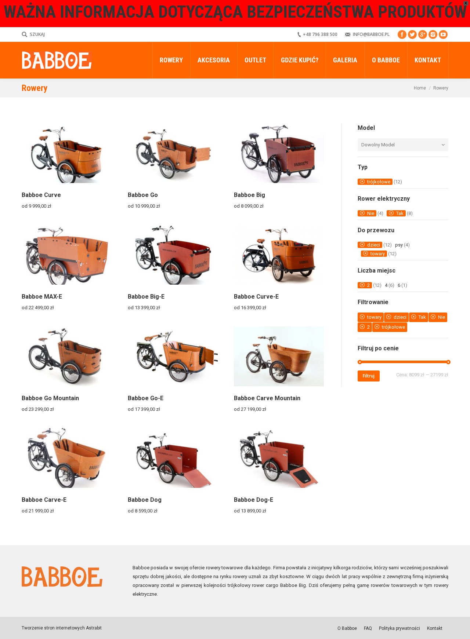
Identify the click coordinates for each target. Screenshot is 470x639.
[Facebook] (402, 34)
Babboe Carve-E (44, 499)
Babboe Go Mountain (50, 398)
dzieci (373, 245)
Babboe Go (143, 194)
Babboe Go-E (145, 398)
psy (399, 245)
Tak (400, 213)
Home (420, 88)
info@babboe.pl (371, 34)
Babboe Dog (145, 499)
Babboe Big (249, 194)
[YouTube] (443, 34)
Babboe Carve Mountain (267, 398)
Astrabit (93, 628)
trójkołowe (378, 182)
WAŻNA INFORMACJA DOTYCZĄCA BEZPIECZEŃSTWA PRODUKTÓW (235, 12)
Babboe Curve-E (256, 296)
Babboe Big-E (146, 296)
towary (377, 253)
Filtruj (369, 376)
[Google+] (422, 34)
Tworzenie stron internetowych (53, 628)
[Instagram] (433, 34)
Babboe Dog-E (253, 499)
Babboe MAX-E (42, 296)
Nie (370, 213)
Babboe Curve (41, 194)
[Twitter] (412, 34)
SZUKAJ (37, 34)
